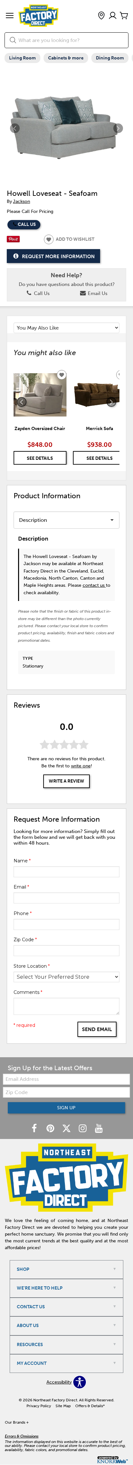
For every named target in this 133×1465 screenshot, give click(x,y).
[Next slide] (111, 402)
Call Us (27, 224)
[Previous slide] (21, 402)
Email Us (97, 293)
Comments (28, 992)
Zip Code (25, 940)
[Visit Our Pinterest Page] (51, 1129)
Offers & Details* (90, 1406)
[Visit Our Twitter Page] (67, 1129)
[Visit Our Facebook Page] (35, 1129)
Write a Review (66, 781)
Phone (23, 913)
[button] (10, 16)
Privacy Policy (38, 1406)
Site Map (63, 1406)
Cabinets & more (66, 58)
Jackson (21, 201)
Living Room (22, 58)
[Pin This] (13, 241)
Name (22, 861)
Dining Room (110, 58)
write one (81, 766)
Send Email (97, 1029)
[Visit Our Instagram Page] (83, 1129)
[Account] (112, 16)
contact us (94, 585)
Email (21, 887)
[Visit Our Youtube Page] (99, 1129)
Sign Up (66, 1108)
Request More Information (58, 256)
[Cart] (123, 16)
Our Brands (17, 1422)
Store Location (32, 966)
